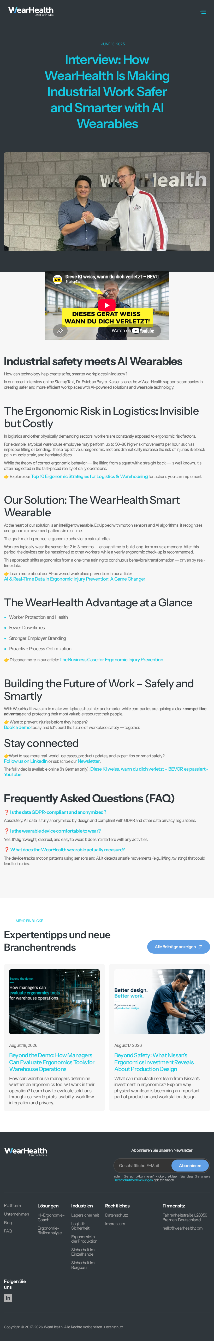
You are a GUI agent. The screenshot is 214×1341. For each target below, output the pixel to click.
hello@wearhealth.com (183, 1228)
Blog (8, 1222)
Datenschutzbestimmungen (133, 1180)
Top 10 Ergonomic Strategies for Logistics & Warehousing (89, 476)
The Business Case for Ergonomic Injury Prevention (111, 660)
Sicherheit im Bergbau (82, 1265)
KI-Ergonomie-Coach (51, 1217)
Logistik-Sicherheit (80, 1226)
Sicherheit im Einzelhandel (82, 1252)
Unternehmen (16, 1214)
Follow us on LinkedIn (25, 761)
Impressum (115, 1224)
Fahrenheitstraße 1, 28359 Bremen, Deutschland (185, 1217)
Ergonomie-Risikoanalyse (50, 1230)
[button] (202, 11)
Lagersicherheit (85, 1215)
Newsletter (89, 761)
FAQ (8, 1231)
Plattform (12, 1205)
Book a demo (17, 727)
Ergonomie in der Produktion (84, 1239)
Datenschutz (116, 1215)
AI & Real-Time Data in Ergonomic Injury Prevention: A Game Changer (74, 579)
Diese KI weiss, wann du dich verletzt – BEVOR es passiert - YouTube (106, 771)
